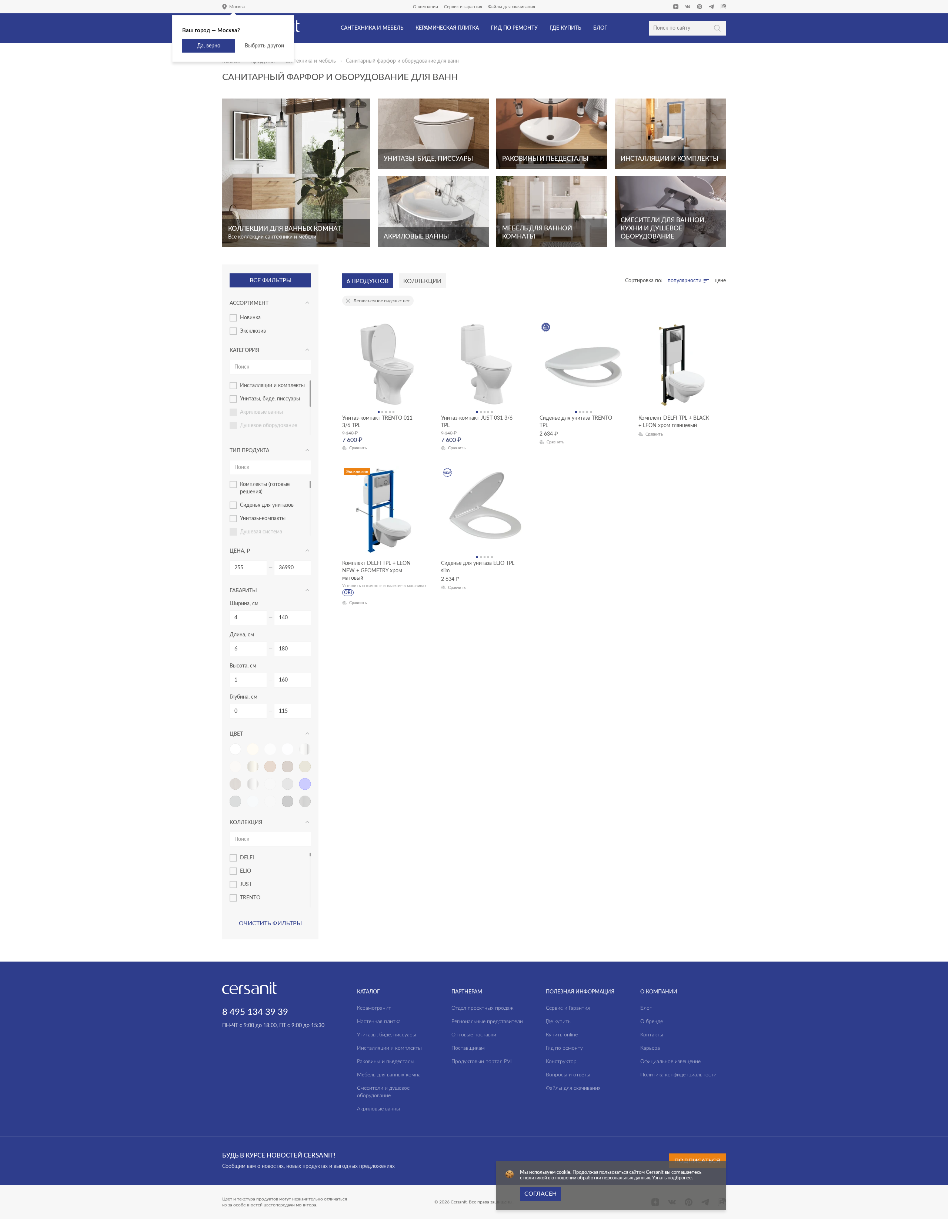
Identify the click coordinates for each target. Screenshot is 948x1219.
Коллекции (422, 281)
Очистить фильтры (270, 923)
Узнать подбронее (672, 1178)
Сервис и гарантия (463, 6)
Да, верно (208, 46)
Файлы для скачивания (511, 6)
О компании (425, 6)
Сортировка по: (643, 280)
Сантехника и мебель (310, 61)
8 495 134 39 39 (255, 1012)
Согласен (540, 1194)
